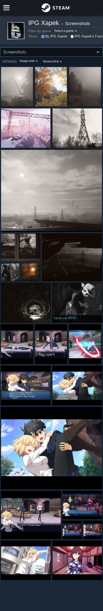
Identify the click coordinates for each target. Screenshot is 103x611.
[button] (66, 31)
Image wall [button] (27, 61)
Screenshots (77, 23)
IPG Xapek (43, 23)
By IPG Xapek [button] (56, 36)
